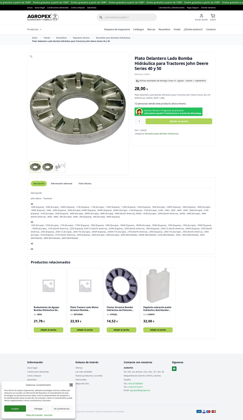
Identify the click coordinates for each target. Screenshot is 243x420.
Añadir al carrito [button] (48, 329)
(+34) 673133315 (135, 387)
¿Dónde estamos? (193, 29)
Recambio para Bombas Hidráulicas (113, 37)
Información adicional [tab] (61, 183)
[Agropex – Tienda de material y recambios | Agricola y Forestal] (43, 17)
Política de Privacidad (34, 415)
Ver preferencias (61, 408)
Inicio (29, 7)
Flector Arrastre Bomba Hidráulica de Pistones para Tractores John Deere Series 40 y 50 (121, 308)
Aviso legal (48, 415)
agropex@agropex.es (140, 390)
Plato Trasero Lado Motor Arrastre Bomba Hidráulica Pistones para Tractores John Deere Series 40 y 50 (84, 308)
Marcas (151, 29)
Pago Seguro (193, 7)
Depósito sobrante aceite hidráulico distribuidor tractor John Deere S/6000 (157, 308)
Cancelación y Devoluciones (172, 7)
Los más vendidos (84, 371)
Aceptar (15, 408)
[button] (71, 384)
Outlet (177, 29)
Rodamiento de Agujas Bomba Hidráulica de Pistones (46, 308)
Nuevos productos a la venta (89, 375)
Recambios (164, 29)
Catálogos (138, 29)
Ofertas (79, 367)
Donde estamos (208, 7)
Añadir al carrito (179, 121)
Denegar (38, 408)
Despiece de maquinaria (117, 29)
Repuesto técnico (81, 37)
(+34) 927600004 (135, 383)
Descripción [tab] (38, 183)
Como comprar (78, 7)
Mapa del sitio (82, 383)
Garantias (91, 7)
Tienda (47, 37)
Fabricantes (81, 379)
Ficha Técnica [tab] (85, 183)
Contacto (211, 29)
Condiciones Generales (58, 7)
